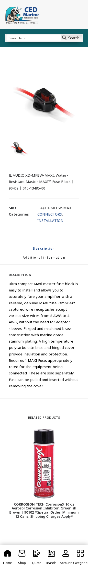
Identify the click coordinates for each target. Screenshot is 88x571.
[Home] (7, 558)
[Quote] (36, 558)
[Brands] (51, 558)
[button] (44, 100)
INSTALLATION (50, 221)
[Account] (66, 558)
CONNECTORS (49, 214)
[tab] (44, 259)
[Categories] (80, 558)
